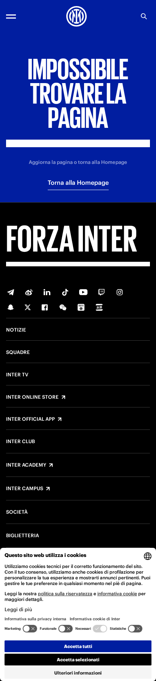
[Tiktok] (65, 292)
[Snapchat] (10, 307)
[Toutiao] (99, 307)
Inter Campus (24, 489)
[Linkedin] (46, 292)
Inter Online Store (32, 397)
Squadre (18, 352)
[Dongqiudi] (81, 307)
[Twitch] (101, 292)
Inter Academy (26, 465)
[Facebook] (44, 307)
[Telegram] (10, 292)
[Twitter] (27, 307)
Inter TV (17, 375)
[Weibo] (28, 292)
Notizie (16, 330)
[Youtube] (83, 292)
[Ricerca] (144, 16)
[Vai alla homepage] (76, 16)
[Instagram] (119, 292)
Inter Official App (30, 419)
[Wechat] (62, 307)
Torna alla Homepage (78, 182)
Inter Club (20, 442)
